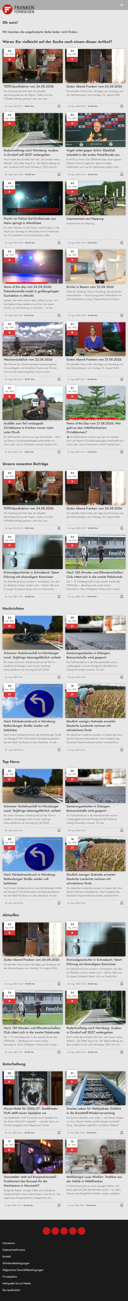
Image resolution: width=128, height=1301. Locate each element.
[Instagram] (55, 1231)
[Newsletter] (81, 1231)
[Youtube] (64, 1231)
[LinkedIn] (72, 1231)
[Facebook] (46, 1231)
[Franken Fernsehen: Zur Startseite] (18, 9)
